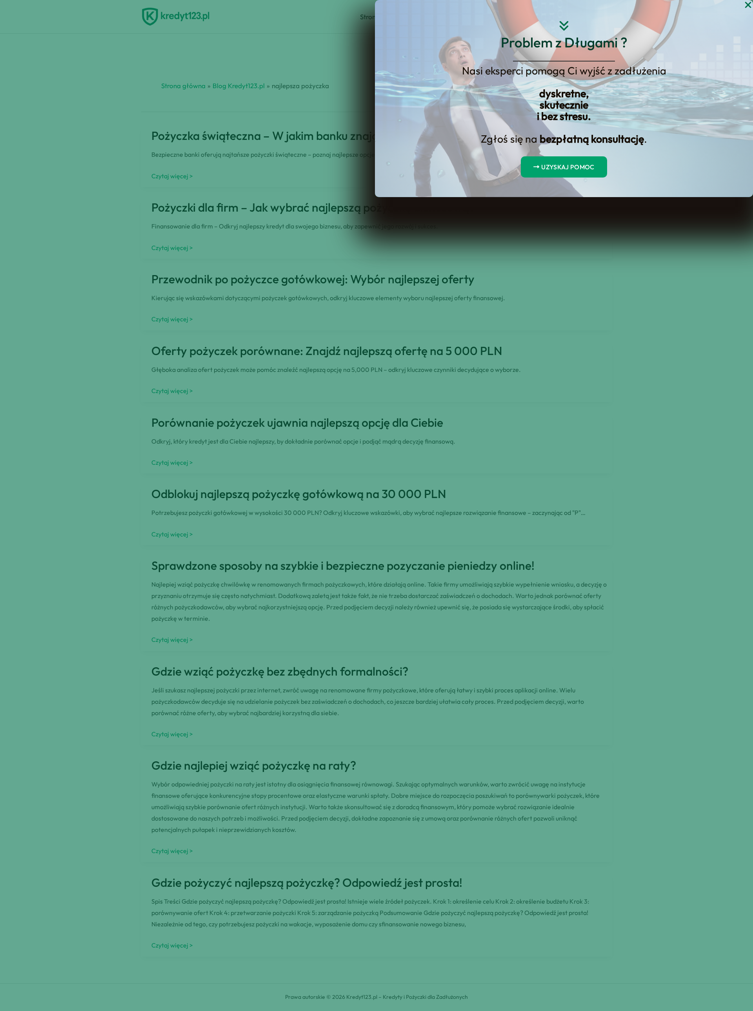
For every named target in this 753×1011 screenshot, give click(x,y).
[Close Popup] (748, 5)
